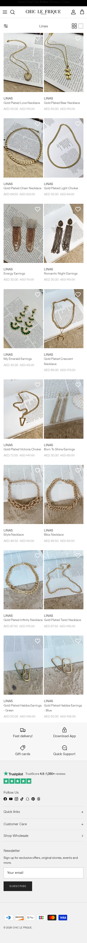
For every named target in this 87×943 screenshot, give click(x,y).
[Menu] (5, 12)
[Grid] (74, 26)
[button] (37, 38)
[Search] (15, 12)
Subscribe (17, 886)
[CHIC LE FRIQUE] (43, 12)
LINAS (8, 98)
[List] (80, 26)
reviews (55, 773)
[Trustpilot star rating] (18, 781)
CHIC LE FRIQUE (22, 927)
